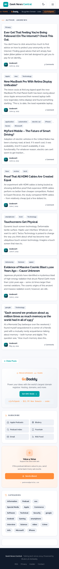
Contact (41, 564)
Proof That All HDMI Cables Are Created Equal (28, 178)
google (8, 307)
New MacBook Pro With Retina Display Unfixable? (28, 83)
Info (9, 530)
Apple (7, 76)
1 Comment (49, 110)
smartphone (9, 217)
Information (12, 501)
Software (11, 513)
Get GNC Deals (28, 394)
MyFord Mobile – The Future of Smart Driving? (27, 132)
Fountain (39, 430)
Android (10, 519)
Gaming (22, 519)
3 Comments (49, 64)
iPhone (48, 122)
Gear (7, 171)
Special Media (13, 507)
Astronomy (9, 262)
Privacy (8, 27)
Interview (11, 524)
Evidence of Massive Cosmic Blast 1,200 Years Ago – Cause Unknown (29, 269)
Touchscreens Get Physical (21, 222)
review (16, 171)
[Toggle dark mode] (43, 4)
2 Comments (49, 345)
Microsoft (18, 126)
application (9, 122)
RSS (16, 564)
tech (25, 171)
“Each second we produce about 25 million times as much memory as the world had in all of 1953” (27, 316)
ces (35, 501)
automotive (23, 122)
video (34, 524)
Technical (24, 513)
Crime (44, 524)
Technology (27, 76)
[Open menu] (53, 4)
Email (12, 437)
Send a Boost (31, 476)
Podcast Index (16, 430)
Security (36, 513)
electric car (36, 122)
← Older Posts (10, 361)
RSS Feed (39, 437)
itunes (7, 126)
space (31, 262)
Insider (32, 564)
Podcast (25, 501)
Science (21, 262)
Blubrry (38, 422)
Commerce (39, 507)
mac (16, 76)
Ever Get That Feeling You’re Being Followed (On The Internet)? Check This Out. (28, 36)
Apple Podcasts (16, 422)
